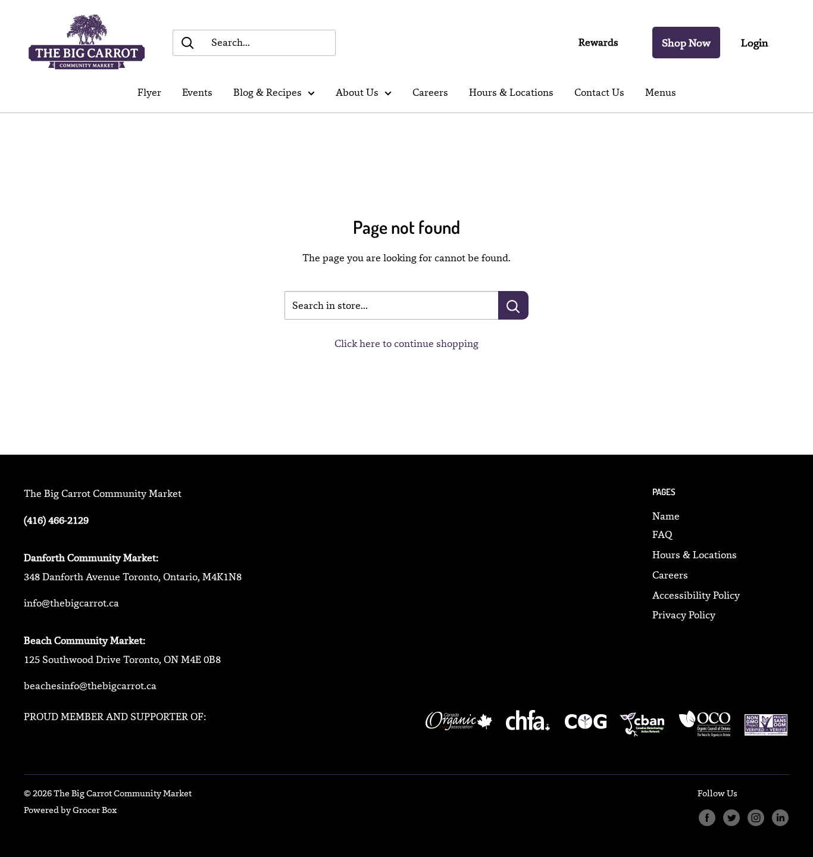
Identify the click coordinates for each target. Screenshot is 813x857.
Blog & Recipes (267, 92)
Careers (430, 92)
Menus (660, 92)
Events (197, 92)
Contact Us (599, 92)
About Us (357, 92)
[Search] (187, 43)
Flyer (149, 92)
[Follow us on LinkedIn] (780, 818)
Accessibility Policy (696, 595)
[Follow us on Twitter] (731, 818)
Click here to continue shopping (406, 343)
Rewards (598, 42)
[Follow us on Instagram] (755, 818)
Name (666, 516)
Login (754, 42)
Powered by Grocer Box (70, 809)
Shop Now (686, 42)
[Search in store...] (513, 305)
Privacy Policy (683, 614)
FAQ (662, 534)
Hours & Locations (511, 92)
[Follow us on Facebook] (707, 818)
